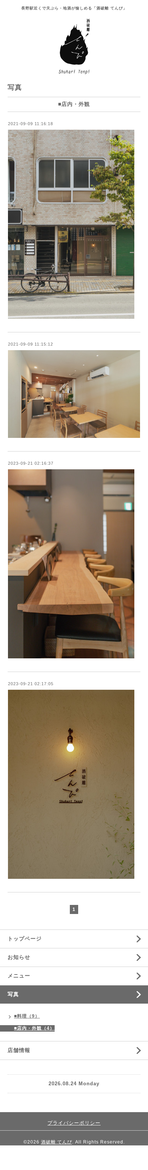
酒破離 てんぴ (56, 1142)
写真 (13, 994)
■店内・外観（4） (34, 1028)
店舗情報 (19, 1050)
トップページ (25, 939)
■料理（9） (27, 1016)
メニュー (19, 976)
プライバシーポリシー (74, 1123)
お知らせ (19, 957)
